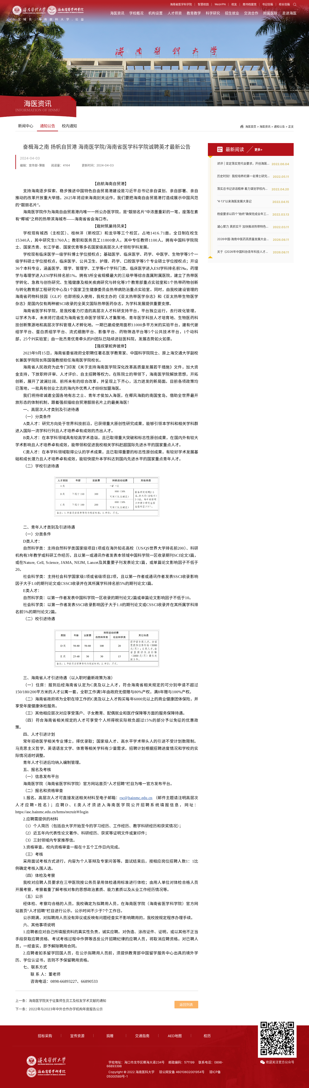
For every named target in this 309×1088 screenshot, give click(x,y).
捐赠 (110, 1036)
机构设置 (155, 13)
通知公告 (279, 126)
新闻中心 (25, 126)
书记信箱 (267, 4)
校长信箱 (284, 4)
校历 (207, 1036)
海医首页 (250, 126)
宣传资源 (77, 1036)
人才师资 (175, 13)
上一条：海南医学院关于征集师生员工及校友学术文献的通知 (60, 1001)
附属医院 (270, 13)
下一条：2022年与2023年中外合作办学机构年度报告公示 (59, 1009)
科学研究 (213, 13)
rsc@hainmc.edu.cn (136, 798)
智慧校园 (203, 4)
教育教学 (194, 13)
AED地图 (175, 1036)
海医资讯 (117, 13)
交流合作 (251, 13)
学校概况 (136, 13)
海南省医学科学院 (181, 4)
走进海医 (289, 13)
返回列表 (186, 1004)
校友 (234, 4)
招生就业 (232, 13)
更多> (259, 149)
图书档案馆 (249, 4)
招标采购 (45, 1036)
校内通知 (69, 126)
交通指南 (142, 1036)
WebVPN (220, 4)
